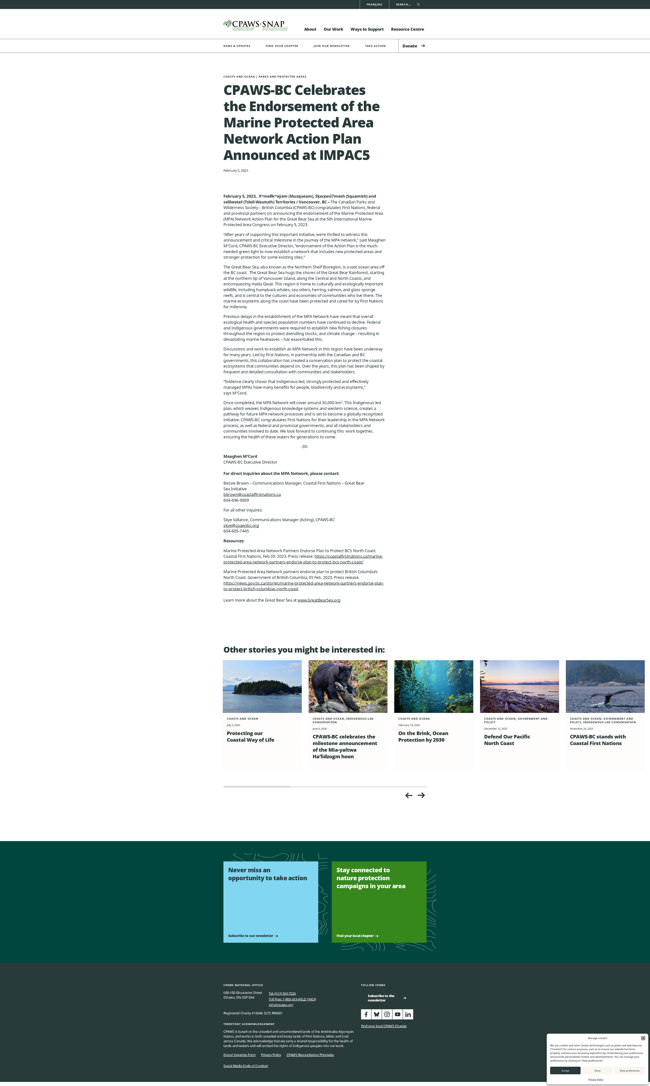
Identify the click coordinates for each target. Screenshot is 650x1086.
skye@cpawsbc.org (241, 525)
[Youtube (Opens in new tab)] (398, 1016)
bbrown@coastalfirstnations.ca (252, 494)
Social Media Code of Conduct (245, 1065)
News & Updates (236, 46)
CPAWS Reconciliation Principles (310, 1054)
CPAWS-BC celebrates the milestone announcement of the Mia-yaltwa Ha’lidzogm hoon (345, 746)
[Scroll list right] (408, 795)
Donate (410, 46)
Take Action (375, 46)
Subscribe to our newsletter (250, 936)
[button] (643, 1038)
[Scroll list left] (421, 795)
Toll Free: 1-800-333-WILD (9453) (292, 999)
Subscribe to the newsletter (382, 998)
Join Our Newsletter (332, 46)
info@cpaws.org (281, 1005)
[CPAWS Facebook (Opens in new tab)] (366, 1016)
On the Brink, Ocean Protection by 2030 (423, 736)
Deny (597, 1070)
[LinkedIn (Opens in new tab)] (408, 1016)
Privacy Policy (595, 1079)
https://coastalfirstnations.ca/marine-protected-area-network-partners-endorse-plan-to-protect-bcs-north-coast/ (303, 559)
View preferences (630, 1070)
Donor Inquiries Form (239, 1054)
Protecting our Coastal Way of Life (250, 736)
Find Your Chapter (282, 46)
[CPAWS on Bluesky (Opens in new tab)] (377, 1016)
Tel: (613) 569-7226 (282, 993)
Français (374, 4)
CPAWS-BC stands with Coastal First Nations (598, 740)
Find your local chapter (355, 936)
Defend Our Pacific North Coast (507, 740)
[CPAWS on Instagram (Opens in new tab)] (387, 1016)
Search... (403, 4)
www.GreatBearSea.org (319, 600)
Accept (565, 1070)
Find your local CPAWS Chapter (384, 1026)
